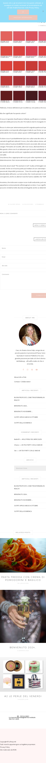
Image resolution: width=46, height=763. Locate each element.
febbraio (40, 204)
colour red (28, 204)
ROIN (14, 750)
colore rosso (14, 204)
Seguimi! (24, 716)
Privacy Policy (5, 747)
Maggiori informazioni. (23, 17)
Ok (23, 12)
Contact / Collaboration (22, 381)
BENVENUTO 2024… (21, 406)
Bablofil (17, 439)
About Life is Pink (20, 377)
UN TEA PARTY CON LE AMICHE (31, 445)
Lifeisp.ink (12, 742)
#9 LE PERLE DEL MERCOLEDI (32, 439)
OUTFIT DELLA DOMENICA (23, 423)
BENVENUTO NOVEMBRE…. (23, 411)
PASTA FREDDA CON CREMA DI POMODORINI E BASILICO (23, 578)
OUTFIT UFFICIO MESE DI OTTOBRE (26, 417)
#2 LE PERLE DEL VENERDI (23, 696)
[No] (43, 11)
